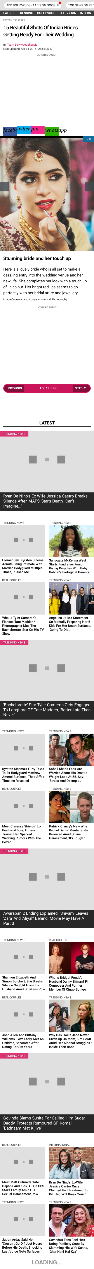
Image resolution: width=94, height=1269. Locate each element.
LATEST (8, 13)
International (59, 1144)
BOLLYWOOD (46, 13)
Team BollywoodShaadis (22, 44)
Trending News (14, 433)
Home (6, 19)
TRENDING (25, 13)
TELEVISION (67, 13)
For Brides (19, 19)
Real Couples (11, 580)
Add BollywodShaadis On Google (32, 5)
